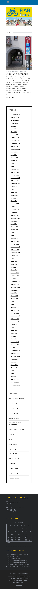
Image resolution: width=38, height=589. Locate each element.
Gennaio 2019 (15, 275)
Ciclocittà (13, 403)
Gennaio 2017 (15, 344)
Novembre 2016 (15, 350)
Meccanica (13, 449)
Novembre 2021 (15, 178)
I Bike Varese (13, 444)
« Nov (8, 542)
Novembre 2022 (15, 143)
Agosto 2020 (14, 221)
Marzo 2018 (14, 304)
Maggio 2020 (14, 229)
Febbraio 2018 (15, 307)
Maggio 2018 (14, 298)
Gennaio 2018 (15, 310)
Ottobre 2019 (15, 250)
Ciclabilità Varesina (16, 399)
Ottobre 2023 (15, 117)
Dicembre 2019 (15, 244)
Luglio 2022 (14, 155)
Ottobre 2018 (15, 284)
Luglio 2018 (14, 293)
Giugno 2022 (14, 158)
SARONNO (12, 463)
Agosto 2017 (14, 324)
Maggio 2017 (14, 333)
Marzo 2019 (14, 270)
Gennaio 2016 (15, 379)
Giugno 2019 (14, 261)
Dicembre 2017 (15, 313)
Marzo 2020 (14, 235)
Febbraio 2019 (15, 273)
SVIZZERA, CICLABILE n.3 (17, 74)
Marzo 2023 (14, 132)
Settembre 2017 (15, 321)
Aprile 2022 (14, 163)
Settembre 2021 (15, 183)
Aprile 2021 (14, 198)
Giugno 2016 (14, 365)
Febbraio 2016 (15, 376)
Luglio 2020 (14, 224)
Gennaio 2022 (15, 172)
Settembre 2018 (15, 287)
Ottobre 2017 (15, 319)
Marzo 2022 (14, 166)
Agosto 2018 (14, 290)
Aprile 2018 (14, 301)
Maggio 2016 (14, 368)
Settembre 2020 (15, 218)
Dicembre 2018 (15, 278)
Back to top (18, 585)
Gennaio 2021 (15, 206)
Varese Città (13, 473)
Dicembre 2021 (15, 175)
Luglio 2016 (14, 362)
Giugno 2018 (14, 296)
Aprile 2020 (14, 232)
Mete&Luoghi (14, 454)
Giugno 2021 (14, 192)
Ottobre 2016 (15, 353)
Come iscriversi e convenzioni (19, 566)
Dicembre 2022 (15, 140)
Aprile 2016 (14, 370)
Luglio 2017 (14, 327)
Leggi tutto (10, 97)
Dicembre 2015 (15, 382)
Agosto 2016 (14, 359)
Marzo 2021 (14, 201)
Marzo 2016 (14, 373)
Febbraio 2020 (15, 238)
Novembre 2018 (15, 281)
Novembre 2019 (15, 247)
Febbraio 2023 (15, 134)
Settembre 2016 (15, 356)
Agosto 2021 (14, 186)
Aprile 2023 (14, 129)
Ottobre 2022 (15, 146)
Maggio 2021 (14, 195)
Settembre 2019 (15, 252)
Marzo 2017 (14, 339)
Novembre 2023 (15, 114)
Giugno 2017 (14, 330)
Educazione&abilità (16, 429)
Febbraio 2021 (15, 204)
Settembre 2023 (15, 120)
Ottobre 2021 (15, 181)
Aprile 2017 (14, 336)
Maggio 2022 (14, 160)
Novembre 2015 (15, 385)
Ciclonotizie (14, 408)
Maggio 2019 (14, 264)
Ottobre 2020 (15, 215)
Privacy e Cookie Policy (23, 576)
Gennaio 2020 (15, 241)
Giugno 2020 (14, 227)
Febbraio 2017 (15, 342)
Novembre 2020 (15, 212)
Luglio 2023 (14, 126)
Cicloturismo (10, 71)
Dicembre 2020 (15, 209)
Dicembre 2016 (15, 347)
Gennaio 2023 (15, 137)
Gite (10, 439)
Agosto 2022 (14, 152)
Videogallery (14, 478)
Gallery (12, 434)
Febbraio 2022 (15, 169)
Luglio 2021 (14, 189)
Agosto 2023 (14, 123)
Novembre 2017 (15, 316)
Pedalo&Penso (14, 458)
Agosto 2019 (14, 255)
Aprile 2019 (14, 267)
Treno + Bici (13, 468)
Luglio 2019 (14, 258)
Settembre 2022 (15, 149)
